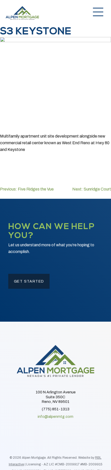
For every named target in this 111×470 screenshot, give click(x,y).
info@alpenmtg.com (55, 416)
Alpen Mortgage (22, 13)
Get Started (29, 281)
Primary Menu (98, 11)
